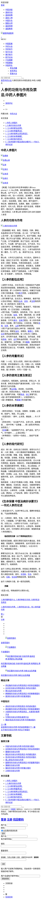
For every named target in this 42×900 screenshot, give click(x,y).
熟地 (4, 339)
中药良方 (9, 49)
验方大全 (9, 52)
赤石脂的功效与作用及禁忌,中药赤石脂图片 (22, 685)
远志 (2, 334)
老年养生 (13, 71)
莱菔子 (19, 400)
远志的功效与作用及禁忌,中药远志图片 (20, 688)
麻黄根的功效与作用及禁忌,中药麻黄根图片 (22, 694)
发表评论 (9, 103)
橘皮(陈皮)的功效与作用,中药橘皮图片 (20, 720)
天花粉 (23, 574)
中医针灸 (9, 21)
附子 (20, 293)
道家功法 (9, 12)
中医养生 (9, 65)
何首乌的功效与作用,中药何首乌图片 (19, 746)
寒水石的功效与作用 (13, 691)
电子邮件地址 (6, 839)
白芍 (15, 339)
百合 (29, 574)
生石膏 (14, 577)
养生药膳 (13, 68)
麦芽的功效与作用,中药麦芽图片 (18, 696)
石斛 (8, 577)
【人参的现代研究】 (14, 139)
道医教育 (9, 29)
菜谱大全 (13, 74)
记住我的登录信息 (10, 831)
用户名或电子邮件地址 (10, 876)
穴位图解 (9, 60)
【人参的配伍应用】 (14, 128)
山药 (17, 326)
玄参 (6, 326)
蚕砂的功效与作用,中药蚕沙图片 (18, 768)
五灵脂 (14, 389)
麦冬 (15, 320)
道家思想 (9, 26)
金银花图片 (5, 643)
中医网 (13, 809)
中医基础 (9, 63)
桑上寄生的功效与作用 (14, 760)
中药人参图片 (11, 123)
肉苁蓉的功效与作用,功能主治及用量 (15, 675)
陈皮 (22, 394)
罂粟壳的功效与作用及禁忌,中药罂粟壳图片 (22, 763)
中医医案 (9, 44)
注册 (9, 819)
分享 (2, 620)
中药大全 (9, 46)
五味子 (21, 320)
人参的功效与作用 (13, 125)
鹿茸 (28, 342)
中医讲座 (9, 10)
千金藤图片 (5, 652)
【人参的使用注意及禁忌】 (16, 134)
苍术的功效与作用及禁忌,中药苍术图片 (20, 757)
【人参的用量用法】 (14, 131)
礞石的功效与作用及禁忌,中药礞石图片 (20, 754)
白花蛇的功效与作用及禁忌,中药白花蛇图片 (22, 749)
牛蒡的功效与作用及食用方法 (17, 717)
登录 (2, 5)
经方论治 (9, 57)
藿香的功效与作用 (12, 752)
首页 (2, 80)
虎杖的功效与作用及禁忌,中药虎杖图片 (20, 706)
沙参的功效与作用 (12, 771)
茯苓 (26, 301)
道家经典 (9, 15)
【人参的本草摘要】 (14, 136)
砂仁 (28, 394)
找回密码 (18, 819)
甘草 (33, 301)
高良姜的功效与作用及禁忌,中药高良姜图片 (22, 709)
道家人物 (9, 18)
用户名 (3, 825)
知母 (15, 315)
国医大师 (9, 23)
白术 (20, 301)
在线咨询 (9, 897)
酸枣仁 (30, 331)
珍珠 (4, 430)
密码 (2, 828)
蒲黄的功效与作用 (12, 765)
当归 (17, 331)
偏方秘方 (9, 55)
